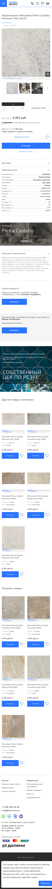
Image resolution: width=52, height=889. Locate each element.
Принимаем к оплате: (11, 837)
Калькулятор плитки (39, 108)
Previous (4, 88)
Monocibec (46, 174)
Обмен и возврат (34, 790)
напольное (46, 180)
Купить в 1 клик (26, 151)
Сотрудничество (33, 797)
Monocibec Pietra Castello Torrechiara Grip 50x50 (12, 626)
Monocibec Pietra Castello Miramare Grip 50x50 (12, 556)
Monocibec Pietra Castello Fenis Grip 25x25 (12, 745)
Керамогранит (8, 788)
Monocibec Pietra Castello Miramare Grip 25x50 (12, 438)
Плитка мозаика (8, 791)
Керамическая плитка (11, 784)
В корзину (26, 146)
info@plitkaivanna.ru (11, 810)
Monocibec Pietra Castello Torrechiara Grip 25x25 (37, 686)
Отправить (14, 302)
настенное (37, 180)
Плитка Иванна (13, 3)
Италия (47, 185)
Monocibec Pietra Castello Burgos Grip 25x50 (37, 497)
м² (13, 104)
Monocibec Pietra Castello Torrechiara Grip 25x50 (37, 438)
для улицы (46, 182)
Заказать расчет (21, 137)
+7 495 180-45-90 (10, 807)
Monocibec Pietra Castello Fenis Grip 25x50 (12, 497)
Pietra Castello (44, 177)
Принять (45, 883)
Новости (30, 794)
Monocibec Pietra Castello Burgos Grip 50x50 (12, 686)
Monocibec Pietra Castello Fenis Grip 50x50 (37, 626)
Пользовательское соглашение (35, 785)
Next (47, 88)
